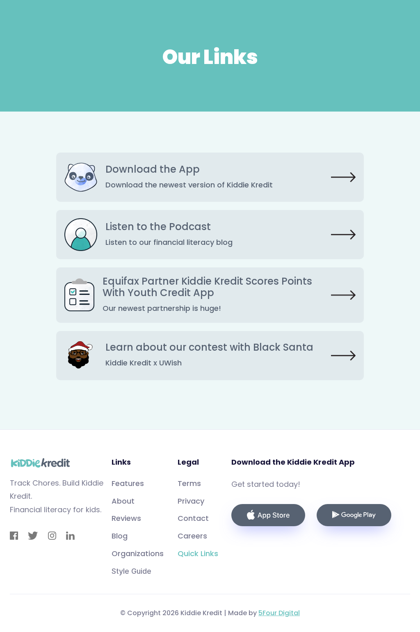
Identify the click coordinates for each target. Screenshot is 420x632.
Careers (192, 536)
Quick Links (198, 553)
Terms (189, 483)
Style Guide (131, 571)
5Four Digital (279, 613)
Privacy (191, 501)
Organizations (138, 553)
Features (128, 483)
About (123, 501)
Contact (193, 518)
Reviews (126, 518)
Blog (120, 536)
